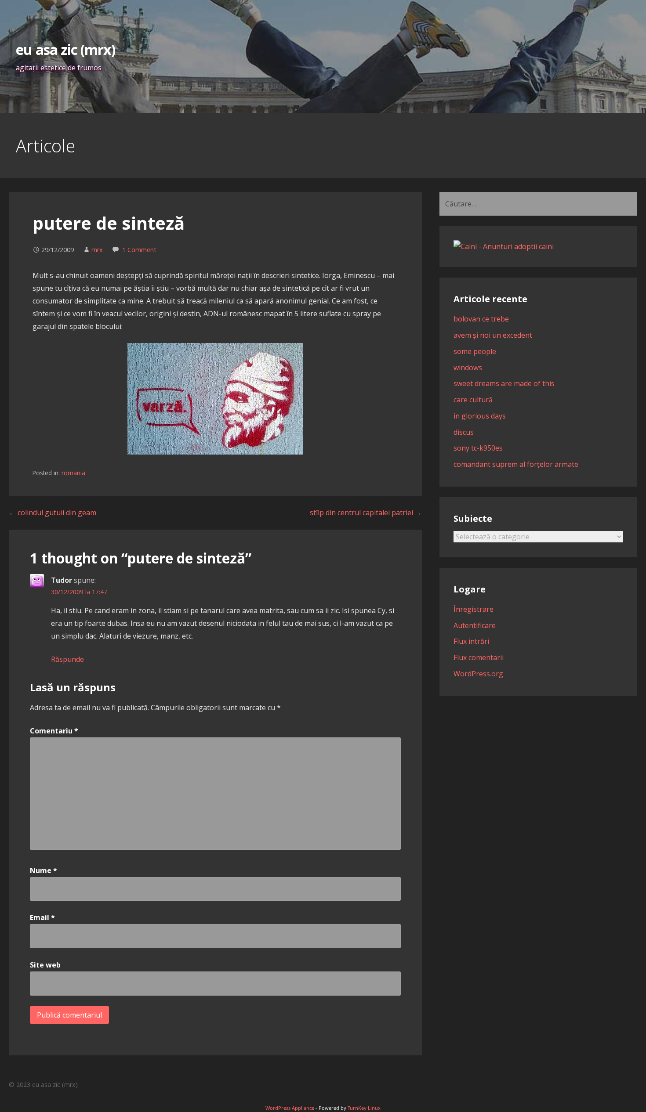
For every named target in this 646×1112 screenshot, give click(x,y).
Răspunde (67, 659)
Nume (43, 870)
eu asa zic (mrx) (65, 49)
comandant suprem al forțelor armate (516, 464)
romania (73, 473)
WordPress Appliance (289, 1108)
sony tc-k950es (478, 448)
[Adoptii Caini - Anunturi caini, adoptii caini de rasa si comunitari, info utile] (504, 246)
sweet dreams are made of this (504, 383)
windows (468, 367)
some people (475, 351)
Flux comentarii (479, 657)
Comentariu (54, 731)
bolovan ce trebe (481, 319)
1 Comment (139, 250)
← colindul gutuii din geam (52, 512)
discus (464, 432)
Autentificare (475, 625)
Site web (45, 965)
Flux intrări (471, 641)
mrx (97, 250)
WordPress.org (478, 674)
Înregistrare (474, 609)
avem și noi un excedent (493, 335)
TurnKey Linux (364, 1108)
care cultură (473, 399)
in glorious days (480, 416)
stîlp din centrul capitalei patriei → (366, 512)
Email (42, 917)
